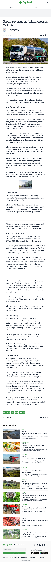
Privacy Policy (24, 557)
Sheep (28, 7)
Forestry (40, 7)
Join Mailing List (14, 553)
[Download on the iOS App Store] (35, 553)
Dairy (17, 7)
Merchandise (42, 557)
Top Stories (12, 7)
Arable (24, 7)
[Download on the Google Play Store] (44, 553)
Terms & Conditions (14, 557)
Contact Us (5, 557)
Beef (21, 7)
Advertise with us (33, 557)
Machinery (34, 7)
